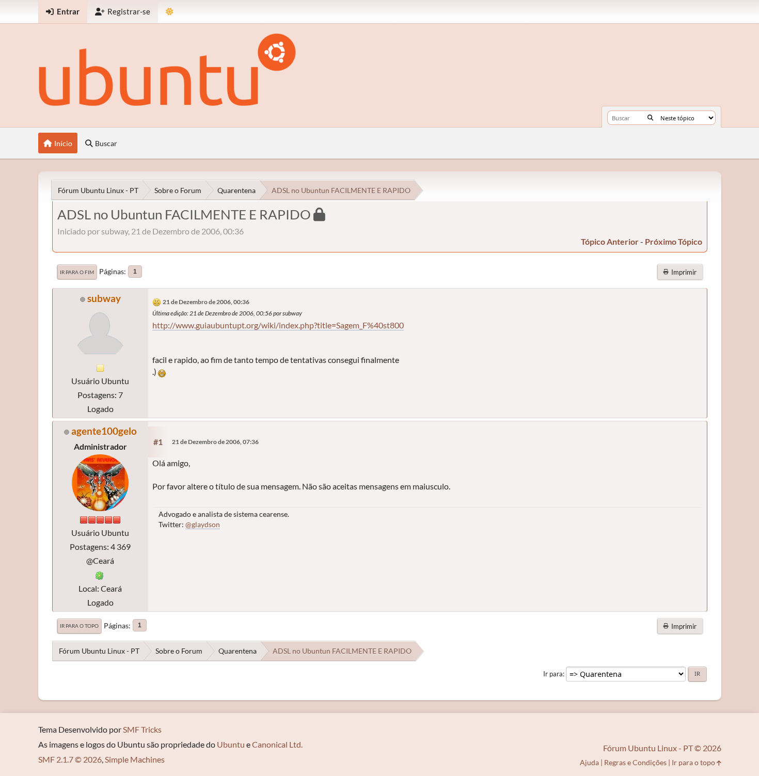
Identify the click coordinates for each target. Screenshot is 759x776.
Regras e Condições (635, 762)
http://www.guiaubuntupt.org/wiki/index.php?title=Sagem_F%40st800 (278, 325)
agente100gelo (104, 431)
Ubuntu (231, 744)
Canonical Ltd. (277, 744)
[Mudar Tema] (169, 11)
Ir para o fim (77, 272)
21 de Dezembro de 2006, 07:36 (215, 441)
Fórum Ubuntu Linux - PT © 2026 (662, 748)
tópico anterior (610, 241)
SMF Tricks (142, 729)
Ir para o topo (79, 626)
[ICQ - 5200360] (100, 574)
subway (104, 298)
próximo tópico (673, 241)
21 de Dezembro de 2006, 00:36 (206, 301)
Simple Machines (135, 759)
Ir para (553, 674)
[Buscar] (650, 117)
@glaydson (202, 524)
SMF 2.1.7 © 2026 (70, 759)
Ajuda (589, 762)
